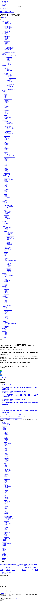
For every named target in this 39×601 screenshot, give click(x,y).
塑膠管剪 (6, 181)
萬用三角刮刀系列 (7, 28)
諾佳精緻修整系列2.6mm (8, 25)
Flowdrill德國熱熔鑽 (7, 517)
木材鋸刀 (6, 480)
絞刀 (5, 455)
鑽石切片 (6, 490)
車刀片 (5, 164)
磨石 (5, 477)
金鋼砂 (5, 444)
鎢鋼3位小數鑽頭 (7, 486)
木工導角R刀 (6, 471)
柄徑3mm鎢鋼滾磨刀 (10, 127)
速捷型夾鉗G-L (9, 243)
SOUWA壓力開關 (7, 305)
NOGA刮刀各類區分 (12, 78)
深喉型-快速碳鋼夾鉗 (10, 238)
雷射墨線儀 (6, 100)
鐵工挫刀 (6, 481)
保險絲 (5, 276)
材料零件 (4, 553)
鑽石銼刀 (6, 134)
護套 (5, 137)
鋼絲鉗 (5, 194)
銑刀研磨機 (6, 143)
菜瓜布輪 (6, 454)
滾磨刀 (33, 570)
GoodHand (25, 564)
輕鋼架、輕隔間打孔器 (8, 179)
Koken (35, 564)
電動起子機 (6, 294)
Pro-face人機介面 (7, 248)
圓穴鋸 (5, 139)
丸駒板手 (6, 216)
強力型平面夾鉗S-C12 (10, 232)
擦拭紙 (5, 160)
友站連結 (6, 73)
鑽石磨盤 (6, 432)
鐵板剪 (5, 195)
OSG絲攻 (6, 121)
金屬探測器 (6, 118)
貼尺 (5, 97)
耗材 (36, 570)
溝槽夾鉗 (8, 239)
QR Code (4, 377)
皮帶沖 (5, 464)
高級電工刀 (6, 170)
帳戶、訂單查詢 (5, 1)
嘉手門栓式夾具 (9, 60)
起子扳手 (4, 201)
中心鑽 (5, 440)
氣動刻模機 (6, 322)
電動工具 (4, 286)
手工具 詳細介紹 (9, 75)
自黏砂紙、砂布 (7, 479)
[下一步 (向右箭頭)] (1, 600)
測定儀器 (28, 570)
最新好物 (4, 558)
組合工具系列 (6, 22)
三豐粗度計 (6, 42)
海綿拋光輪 (6, 459)
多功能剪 (6, 184)
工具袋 (5, 334)
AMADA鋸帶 (6, 138)
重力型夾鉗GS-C (9, 244)
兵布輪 (5, 448)
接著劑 (5, 312)
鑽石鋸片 (6, 465)
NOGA (13, 565)
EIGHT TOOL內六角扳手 (8, 206)
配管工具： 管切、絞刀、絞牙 (9, 157)
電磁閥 (5, 302)
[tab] (20, 377)
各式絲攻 (6, 502)
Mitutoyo (10, 565)
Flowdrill (22, 564)
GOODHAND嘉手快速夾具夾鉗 (10, 55)
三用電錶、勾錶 (7, 280)
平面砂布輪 (6, 445)
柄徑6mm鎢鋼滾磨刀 (10, 128)
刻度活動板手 (6, 215)
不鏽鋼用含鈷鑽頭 (7, 470)
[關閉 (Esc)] (0, 599)
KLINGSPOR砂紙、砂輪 (8, 133)
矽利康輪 (6, 438)
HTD (32, 564)
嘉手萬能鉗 (8, 63)
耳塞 (5, 222)
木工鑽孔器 (6, 447)
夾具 (5, 250)
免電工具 (4, 296)
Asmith (1, 564)
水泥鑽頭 (6, 527)
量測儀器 (8, 80)
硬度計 (5, 112)
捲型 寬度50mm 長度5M (8, 49)
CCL (4, 564)
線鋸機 (5, 287)
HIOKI (31, 564)
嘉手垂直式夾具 (9, 58)
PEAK (28, 565)
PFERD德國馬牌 (7, 132)
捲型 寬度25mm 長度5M (8, 48)
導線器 (5, 329)
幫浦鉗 (5, 186)
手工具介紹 (8, 76)
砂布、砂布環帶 (7, 501)
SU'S (7, 567)
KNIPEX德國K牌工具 (8, 176)
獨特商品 (6, 317)
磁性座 (5, 253)
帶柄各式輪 (6, 475)
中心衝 (5, 159)
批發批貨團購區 (5, 54)
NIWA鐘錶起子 (7, 212)
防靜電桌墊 (6, 257)
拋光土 (5, 450)
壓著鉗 (11, 570)
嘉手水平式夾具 (9, 57)
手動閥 (5, 300)
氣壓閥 (5, 301)
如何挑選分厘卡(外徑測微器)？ (14, 83)
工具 (13, 570)
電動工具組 (6, 289)
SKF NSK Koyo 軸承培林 (8, 249)
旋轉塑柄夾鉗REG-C (10, 236)
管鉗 (5, 199)
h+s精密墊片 (4, 426)
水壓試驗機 (6, 110)
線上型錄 (4, 2)
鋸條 (5, 507)
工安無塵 (4, 221)
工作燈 (5, 279)
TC (11, 567)
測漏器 (5, 111)
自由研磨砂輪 (6, 460)
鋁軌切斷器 (6, 453)
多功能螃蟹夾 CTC (7, 229)
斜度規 (5, 95)
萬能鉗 (5, 200)
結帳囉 (3, 5)
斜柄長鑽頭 (6, 148)
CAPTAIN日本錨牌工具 (8, 205)
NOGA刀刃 (17, 565)
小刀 (5, 141)
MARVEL (5, 565)
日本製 (24, 570)
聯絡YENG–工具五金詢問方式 (7, 572)
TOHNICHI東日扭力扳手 (8, 211)
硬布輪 (5, 442)
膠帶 (5, 313)
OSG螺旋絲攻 (8, 122)
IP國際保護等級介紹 (12, 84)
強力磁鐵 (6, 252)
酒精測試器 (6, 113)
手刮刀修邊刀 (6, 497)
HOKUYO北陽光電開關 (8, 275)
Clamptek (7, 564)
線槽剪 (5, 190)
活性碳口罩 (6, 316)
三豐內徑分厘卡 (7, 37)
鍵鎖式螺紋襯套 (7, 136)
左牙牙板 (8, 154)
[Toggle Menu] (0, 19)
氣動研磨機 (6, 326)
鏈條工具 (6, 297)
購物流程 (6, 68)
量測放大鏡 (6, 116)
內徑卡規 (6, 102)
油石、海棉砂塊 (7, 173)
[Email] (19, 374)
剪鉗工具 (4, 175)
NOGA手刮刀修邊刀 (6, 21)
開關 (5, 255)
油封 (5, 259)
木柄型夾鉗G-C (9, 237)
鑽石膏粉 (6, 168)
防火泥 (5, 308)
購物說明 (8, 69)
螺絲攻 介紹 (11, 79)
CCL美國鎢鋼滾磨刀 (8, 126)
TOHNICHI (17, 567)
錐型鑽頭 (6, 144)
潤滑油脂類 (6, 311)
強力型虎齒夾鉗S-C (9, 233)
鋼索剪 (5, 192)
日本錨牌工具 (6, 189)
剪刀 (5, 147)
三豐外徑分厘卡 (7, 36)
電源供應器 (6, 258)
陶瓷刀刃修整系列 (7, 31)
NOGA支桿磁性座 (7, 227)
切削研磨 (4, 120)
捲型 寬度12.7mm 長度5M (9, 47)
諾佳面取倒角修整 (7, 26)
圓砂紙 (5, 466)
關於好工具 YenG (5, 65)
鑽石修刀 (6, 461)
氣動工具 (4, 321)
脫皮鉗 (5, 191)
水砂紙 (5, 149)
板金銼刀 (6, 449)
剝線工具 (4, 570)
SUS (9, 567)
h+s (29, 564)
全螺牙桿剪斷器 (7, 178)
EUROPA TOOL (17, 564)
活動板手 (6, 217)
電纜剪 (5, 196)
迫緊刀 (5, 476)
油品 (5, 163)
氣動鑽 (5, 327)
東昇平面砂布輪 (7, 174)
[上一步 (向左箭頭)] (0, 600)
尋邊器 (5, 94)
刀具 (33, 568)
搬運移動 (6, 223)
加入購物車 (2, 367)
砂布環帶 (6, 487)
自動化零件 (8, 85)
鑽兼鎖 (5, 433)
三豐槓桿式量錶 (7, 41)
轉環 (5, 337)
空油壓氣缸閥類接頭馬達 (6, 543)
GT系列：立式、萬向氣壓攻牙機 (10, 323)
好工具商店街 (17, 598)
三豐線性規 (6, 43)
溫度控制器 (6, 284)
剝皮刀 (5, 495)
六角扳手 (6, 213)
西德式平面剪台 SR (7, 247)
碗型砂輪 (6, 485)
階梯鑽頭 (6, 169)
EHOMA (11, 564)
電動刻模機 (6, 292)
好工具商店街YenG (7, 12)
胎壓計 (5, 107)
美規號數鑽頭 (6, 437)
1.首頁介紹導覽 (9, 70)
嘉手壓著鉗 (8, 62)
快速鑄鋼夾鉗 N (9, 234)
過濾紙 (3, 53)
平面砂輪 (6, 439)
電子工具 (4, 273)
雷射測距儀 (6, 101)
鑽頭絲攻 (6, 152)
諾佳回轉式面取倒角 (8, 27)
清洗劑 (5, 307)
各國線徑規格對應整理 (10, 89)
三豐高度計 (6, 39)
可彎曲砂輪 (6, 434)
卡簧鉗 (5, 180)
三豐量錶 (6, 38)
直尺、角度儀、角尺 (8, 99)
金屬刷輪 (6, 171)
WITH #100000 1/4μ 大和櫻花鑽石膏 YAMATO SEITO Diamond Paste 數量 (13, 366)
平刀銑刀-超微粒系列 (8, 131)
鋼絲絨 (5, 482)
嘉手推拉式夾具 (9, 59)
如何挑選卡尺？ (11, 81)
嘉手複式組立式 (9, 269)
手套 (7, 318)
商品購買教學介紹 (7, 74)
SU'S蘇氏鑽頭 (6, 521)
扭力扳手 (18, 570)
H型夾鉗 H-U (6, 228)
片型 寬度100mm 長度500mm (9, 52)
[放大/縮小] (3, 599)
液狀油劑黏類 (4, 306)
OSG (25, 565)
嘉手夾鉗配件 (8, 64)
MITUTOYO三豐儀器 (6, 33)
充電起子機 (6, 295)
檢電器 (5, 274)
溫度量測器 (6, 106)
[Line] (19, 370)
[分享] (19, 375)
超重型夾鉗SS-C (9, 242)
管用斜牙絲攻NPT (9, 123)
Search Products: (5, 6)
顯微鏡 (5, 115)
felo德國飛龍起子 (7, 207)
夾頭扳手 (6, 202)
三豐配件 (6, 44)
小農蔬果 (4, 422)
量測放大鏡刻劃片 (7, 117)
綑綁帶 (5, 332)
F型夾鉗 (5, 231)
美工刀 (5, 165)
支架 (21, 570)
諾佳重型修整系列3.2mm (8, 23)
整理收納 (4, 331)
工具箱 (5, 333)
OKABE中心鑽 (7, 158)
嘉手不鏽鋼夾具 (9, 270)
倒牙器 (5, 492)
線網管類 (4, 328)
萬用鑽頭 (6, 491)
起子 (5, 210)
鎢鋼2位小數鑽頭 (7, 443)
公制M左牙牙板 (11, 155)
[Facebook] (19, 372)
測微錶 (31, 570)
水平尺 (5, 96)
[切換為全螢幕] (2, 599)
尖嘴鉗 (5, 185)
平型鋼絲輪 (6, 458)
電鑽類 (5, 290)
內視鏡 (5, 285)
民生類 (3, 315)
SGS (5, 567)
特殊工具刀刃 (6, 32)
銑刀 (5, 142)
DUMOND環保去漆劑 (8, 310)
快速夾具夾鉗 (11, 86)
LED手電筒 (6, 281)
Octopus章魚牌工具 (7, 197)
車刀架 (5, 484)
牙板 (5, 153)
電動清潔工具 (6, 291)
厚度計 (5, 105)
